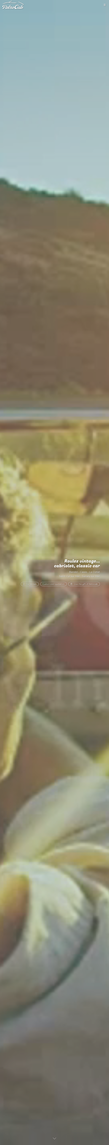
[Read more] (54, 1138)
